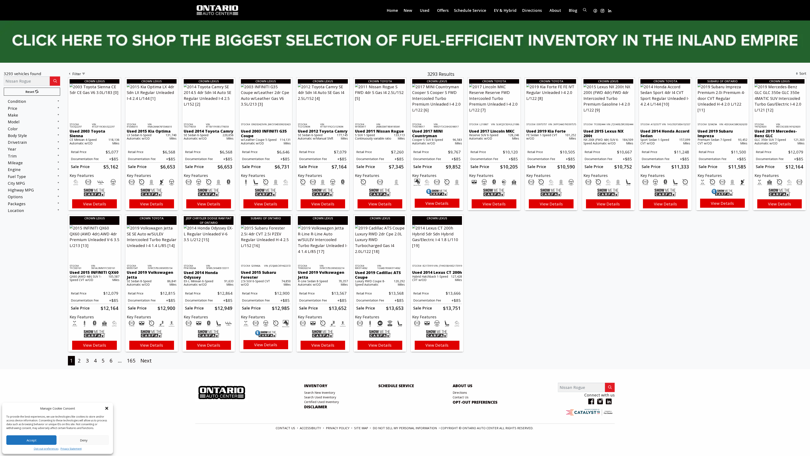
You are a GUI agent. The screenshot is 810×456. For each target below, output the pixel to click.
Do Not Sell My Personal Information (405, 428)
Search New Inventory (319, 392)
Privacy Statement (71, 449)
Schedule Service (396, 386)
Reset (30, 92)
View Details (94, 203)
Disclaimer (315, 407)
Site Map (361, 428)
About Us (462, 386)
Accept (31, 440)
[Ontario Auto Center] (217, 9)
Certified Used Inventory (321, 402)
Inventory (315, 386)
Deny (84, 440)
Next (146, 360)
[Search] (55, 81)
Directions (460, 392)
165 (131, 360)
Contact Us (460, 397)
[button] (107, 408)
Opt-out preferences (46, 449)
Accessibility (311, 428)
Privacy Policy (338, 428)
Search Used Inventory (320, 397)
